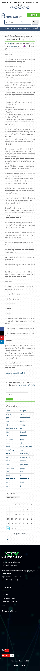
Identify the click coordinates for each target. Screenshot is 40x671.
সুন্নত (7, 482)
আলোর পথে (23, 414)
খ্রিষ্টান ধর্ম (23, 432)
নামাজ (7, 443)
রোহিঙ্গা (25, 385)
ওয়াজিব (22, 421)
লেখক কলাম (9, 475)
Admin (8, 43)
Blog (3, 605)
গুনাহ (7, 436)
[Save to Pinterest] (2, 338)
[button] (33, 15)
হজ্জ (7, 486)
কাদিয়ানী (22, 425)
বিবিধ (7, 457)
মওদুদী (7, 464)
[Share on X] (2, 333)
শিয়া (21, 475)
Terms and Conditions (9, 601)
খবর (21, 428)
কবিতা (7, 425)
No (26, 46)
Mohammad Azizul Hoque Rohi (15, 373)
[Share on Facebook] (2, 329)
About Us (5, 595)
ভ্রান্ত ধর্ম (23, 461)
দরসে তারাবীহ (23, 436)
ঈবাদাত (8, 421)
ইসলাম (20, 46)
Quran (8, 411)
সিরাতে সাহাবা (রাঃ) (25, 479)
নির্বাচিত (16, 46)
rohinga (20, 385)
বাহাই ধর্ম (8, 454)
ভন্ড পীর (8, 461)
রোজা (21, 472)
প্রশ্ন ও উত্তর (10, 450)
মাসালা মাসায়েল (10, 468)
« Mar (8, 539)
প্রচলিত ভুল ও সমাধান (26, 446)
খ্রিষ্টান (7, 432)
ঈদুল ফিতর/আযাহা (25, 418)
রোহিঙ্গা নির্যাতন (31, 385)
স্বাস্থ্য (22, 482)
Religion (11, 46)
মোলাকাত (22, 468)
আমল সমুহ (8, 414)
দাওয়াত (22, 439)
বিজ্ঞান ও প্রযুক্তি (24, 454)
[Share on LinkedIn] (2, 342)
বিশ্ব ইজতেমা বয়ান (25, 457)
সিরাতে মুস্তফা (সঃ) (11, 479)
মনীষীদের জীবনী (24, 464)
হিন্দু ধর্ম (22, 486)
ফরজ (21, 450)
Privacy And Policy (8, 598)
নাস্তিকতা (23, 443)
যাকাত (7, 472)
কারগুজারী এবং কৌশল (11, 428)
